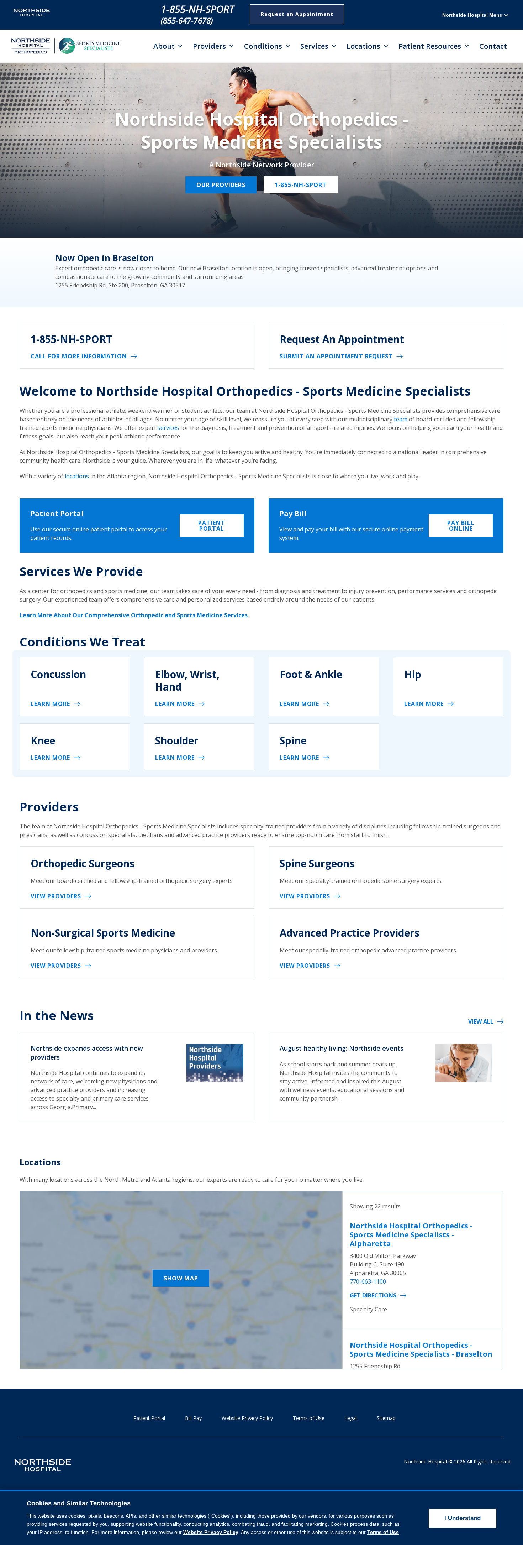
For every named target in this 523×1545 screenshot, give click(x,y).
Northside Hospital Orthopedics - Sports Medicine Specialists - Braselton (421, 1349)
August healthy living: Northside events (341, 1048)
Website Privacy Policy (247, 1418)
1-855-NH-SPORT (197, 9)
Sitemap (386, 1418)
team (401, 419)
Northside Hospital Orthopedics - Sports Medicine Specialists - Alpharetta (411, 1234)
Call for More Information (79, 356)
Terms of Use (308, 1418)
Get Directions (373, 1295)
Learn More (50, 704)
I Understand (462, 1518)
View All (480, 1021)
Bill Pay (193, 1418)
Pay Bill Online (460, 525)
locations (77, 476)
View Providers (56, 896)
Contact (493, 46)
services (168, 428)
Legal (350, 1418)
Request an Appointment (297, 14)
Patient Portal (211, 525)
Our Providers (220, 185)
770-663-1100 (368, 1281)
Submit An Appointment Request (336, 356)
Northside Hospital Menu (473, 15)
